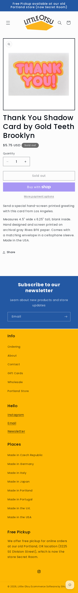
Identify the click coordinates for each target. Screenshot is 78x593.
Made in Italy (17, 473)
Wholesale (15, 382)
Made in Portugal (20, 499)
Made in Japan (19, 481)
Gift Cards (15, 373)
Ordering (14, 347)
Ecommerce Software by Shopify (50, 586)
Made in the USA (19, 517)
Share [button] (11, 252)
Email (12, 423)
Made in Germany (21, 464)
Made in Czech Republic (25, 455)
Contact (14, 364)
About (12, 356)
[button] (8, 22)
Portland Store (18, 391)
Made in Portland (20, 490)
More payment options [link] (39, 196)
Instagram (16, 415)
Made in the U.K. (19, 508)
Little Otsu (24, 586)
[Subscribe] (66, 316)
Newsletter (16, 431)
